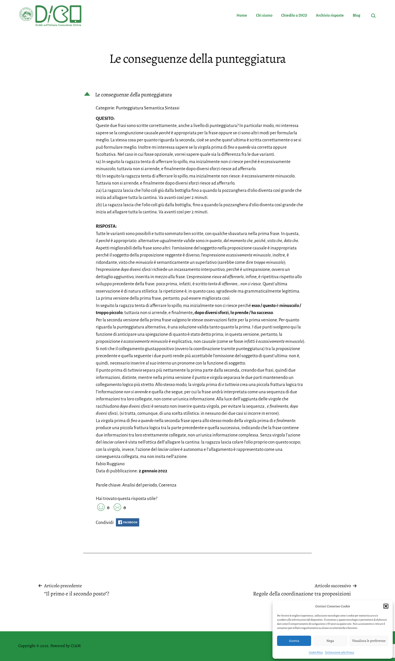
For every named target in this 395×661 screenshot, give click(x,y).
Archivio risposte (330, 15)
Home (242, 15)
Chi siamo (264, 15)
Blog (356, 15)
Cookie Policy (316, 652)
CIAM (76, 645)
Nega (330, 640)
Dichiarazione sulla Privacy (339, 652)
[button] (386, 606)
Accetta (294, 640)
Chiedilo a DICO (294, 15)
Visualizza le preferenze (369, 640)
